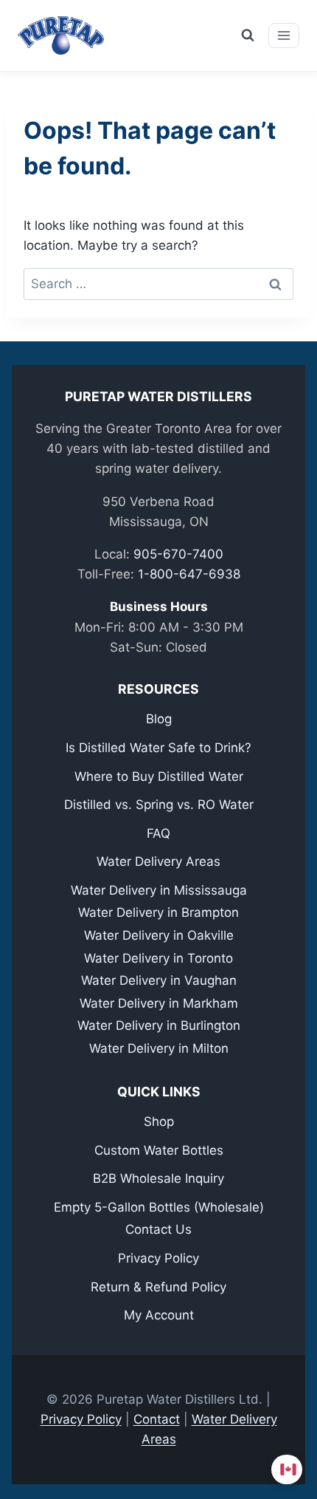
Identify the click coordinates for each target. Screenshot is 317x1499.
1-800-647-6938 (189, 574)
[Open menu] (283, 35)
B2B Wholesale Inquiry (158, 1178)
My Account (159, 1315)
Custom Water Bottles (158, 1150)
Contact (156, 1419)
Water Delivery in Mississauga (159, 890)
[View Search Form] (247, 35)
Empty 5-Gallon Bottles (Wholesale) (159, 1207)
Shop (159, 1121)
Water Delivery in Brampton (158, 912)
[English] (289, 1469)
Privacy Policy (158, 1258)
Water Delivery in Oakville (159, 935)
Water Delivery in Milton (159, 1048)
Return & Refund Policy (158, 1287)
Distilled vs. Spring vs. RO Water (159, 804)
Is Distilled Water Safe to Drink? (158, 747)
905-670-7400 (178, 554)
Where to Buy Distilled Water (158, 776)
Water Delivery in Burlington (158, 1025)
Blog (159, 718)
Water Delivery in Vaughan (159, 980)
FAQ (158, 833)
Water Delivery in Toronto (158, 958)
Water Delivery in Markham (159, 1003)
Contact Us (158, 1229)
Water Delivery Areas (158, 861)
